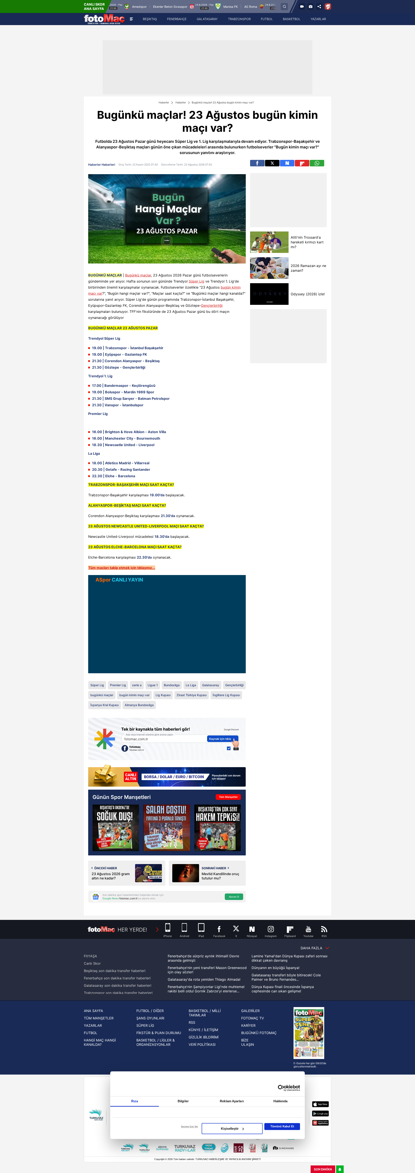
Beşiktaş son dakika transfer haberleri (114, 971)
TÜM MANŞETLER (98, 1018)
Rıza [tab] (134, 1101)
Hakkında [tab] (280, 1101)
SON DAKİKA (323, 1169)
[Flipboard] (302, 163)
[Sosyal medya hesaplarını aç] (319, 6)
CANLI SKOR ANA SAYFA (94, 6)
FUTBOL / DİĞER (150, 1011)
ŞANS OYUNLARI (150, 1018)
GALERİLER (250, 1011)
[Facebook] (257, 163)
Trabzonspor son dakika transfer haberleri (118, 993)
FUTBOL (90, 1033)
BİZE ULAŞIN (247, 1042)
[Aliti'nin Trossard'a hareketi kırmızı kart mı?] (269, 242)
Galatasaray (210, 685)
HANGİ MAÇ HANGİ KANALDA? (100, 1042)
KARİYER (248, 1025)
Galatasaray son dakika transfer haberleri (117, 985)
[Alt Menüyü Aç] (131, 19)
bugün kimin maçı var (134, 695)
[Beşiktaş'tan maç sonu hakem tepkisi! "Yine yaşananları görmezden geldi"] (217, 828)
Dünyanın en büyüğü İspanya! (275, 968)
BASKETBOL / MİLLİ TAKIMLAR (205, 1013)
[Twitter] (272, 163)
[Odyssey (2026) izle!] (269, 294)
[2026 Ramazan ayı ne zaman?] (269, 268)
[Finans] (167, 776)
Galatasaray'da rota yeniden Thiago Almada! (204, 979)
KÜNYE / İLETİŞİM (203, 1030)
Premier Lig (118, 685)
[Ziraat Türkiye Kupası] (328, 6)
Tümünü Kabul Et (282, 1126)
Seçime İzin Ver (189, 1126)
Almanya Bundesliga (139, 705)
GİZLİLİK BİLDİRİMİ (204, 1037)
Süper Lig (196, 281)
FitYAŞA (90, 956)
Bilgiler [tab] (183, 1101)
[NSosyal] (287, 163)
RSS (192, 1022)
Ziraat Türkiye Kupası (192, 695)
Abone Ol (234, 896)
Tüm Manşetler (228, 797)
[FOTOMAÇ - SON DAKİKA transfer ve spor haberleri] (104, 19)
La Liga (191, 685)
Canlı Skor (92, 963)
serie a (137, 685)
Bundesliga (172, 685)
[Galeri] (310, 6)
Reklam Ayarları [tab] (232, 1101)
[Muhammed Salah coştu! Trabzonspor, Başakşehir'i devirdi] (166, 828)
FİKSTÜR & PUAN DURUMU (158, 1033)
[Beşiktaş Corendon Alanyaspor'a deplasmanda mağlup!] (116, 828)
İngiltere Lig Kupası (226, 695)
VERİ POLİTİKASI (202, 1044)
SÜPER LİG (145, 1025)
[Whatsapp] (317, 163)
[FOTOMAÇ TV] (302, 6)
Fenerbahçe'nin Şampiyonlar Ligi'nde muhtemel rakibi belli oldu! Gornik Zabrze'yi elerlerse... (206, 989)
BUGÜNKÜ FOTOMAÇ (259, 1033)
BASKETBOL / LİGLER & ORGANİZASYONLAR (155, 1042)
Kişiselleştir (230, 1128)
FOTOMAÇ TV (252, 1018)
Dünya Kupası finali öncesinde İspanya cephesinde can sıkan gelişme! (283, 989)
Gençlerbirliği (212, 305)
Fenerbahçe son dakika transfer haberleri (117, 978)
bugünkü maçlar (101, 695)
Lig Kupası (163, 695)
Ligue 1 (153, 685)
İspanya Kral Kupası (104, 705)
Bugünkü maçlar (138, 275)
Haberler (164, 102)
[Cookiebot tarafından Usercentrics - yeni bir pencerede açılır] (281, 1088)
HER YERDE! (132, 930)
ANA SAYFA (93, 1011)
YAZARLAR (93, 1025)
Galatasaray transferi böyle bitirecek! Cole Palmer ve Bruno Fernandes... (286, 977)
